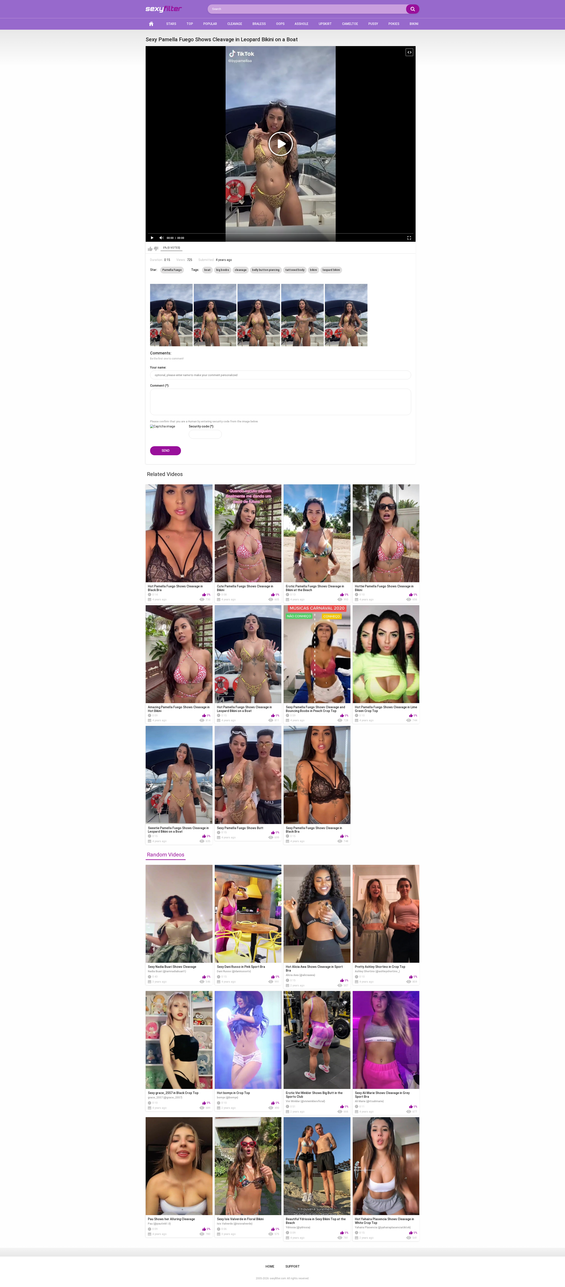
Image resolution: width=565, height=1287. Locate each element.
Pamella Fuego (172, 270)
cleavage (241, 270)
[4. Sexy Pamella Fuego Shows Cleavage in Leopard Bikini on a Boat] (302, 315)
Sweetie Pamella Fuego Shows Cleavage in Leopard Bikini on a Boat (178, 830)
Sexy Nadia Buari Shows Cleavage (172, 967)
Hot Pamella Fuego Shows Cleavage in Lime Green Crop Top (386, 709)
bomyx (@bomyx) (227, 1097)
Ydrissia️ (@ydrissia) (298, 1227)
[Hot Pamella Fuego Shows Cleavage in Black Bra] (179, 533)
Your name (158, 367)
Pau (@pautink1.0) (159, 1223)
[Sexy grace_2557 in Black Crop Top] (179, 1040)
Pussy (373, 24)
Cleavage (234, 24)
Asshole (301, 24)
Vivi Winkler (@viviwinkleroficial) (305, 1101)
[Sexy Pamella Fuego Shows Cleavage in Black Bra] (317, 775)
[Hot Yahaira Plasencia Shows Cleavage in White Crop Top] (386, 1166)
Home (151, 24)
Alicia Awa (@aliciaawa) (300, 975)
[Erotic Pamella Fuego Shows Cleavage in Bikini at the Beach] (317, 533)
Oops (280, 24)
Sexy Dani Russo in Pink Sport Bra (241, 967)
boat (207, 270)
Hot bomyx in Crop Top (233, 1093)
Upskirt (325, 24)
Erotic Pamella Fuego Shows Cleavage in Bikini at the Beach (315, 588)
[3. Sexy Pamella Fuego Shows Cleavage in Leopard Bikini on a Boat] (258, 315)
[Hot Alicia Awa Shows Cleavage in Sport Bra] (317, 914)
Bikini (414, 24)
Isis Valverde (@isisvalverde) (234, 1223)
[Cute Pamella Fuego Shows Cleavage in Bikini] (248, 533)
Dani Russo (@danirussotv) (234, 971)
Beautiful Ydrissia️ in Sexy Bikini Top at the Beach (316, 1221)
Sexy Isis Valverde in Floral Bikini (240, 1219)
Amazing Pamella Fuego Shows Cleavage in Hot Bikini (179, 709)
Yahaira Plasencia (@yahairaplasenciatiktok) (383, 1227)
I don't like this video (156, 249)
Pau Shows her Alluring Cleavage (171, 1219)
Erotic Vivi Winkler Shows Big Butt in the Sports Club (314, 1094)
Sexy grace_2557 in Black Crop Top (173, 1093)
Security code (199, 426)
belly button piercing (265, 270)
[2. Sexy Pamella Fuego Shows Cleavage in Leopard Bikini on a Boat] (215, 315)
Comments (160, 353)
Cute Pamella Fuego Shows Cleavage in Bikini (245, 588)
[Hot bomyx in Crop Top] (248, 1040)
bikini (313, 270)
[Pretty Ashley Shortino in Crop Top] (386, 914)
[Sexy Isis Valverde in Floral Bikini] (248, 1166)
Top (189, 24)
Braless (259, 24)
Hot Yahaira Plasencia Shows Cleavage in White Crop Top (384, 1221)
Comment (157, 385)
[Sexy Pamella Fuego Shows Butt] (248, 775)
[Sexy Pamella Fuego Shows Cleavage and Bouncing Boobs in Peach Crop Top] (317, 654)
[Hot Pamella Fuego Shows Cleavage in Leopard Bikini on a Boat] (248, 654)
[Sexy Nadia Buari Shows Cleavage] (179, 914)
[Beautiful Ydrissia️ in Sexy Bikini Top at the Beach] (317, 1166)
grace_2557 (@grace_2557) (165, 1097)
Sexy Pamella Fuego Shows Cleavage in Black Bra (314, 830)
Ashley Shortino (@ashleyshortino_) (377, 971)
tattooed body (295, 270)
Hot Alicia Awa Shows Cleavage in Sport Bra (314, 968)
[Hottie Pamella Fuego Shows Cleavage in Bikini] (386, 533)
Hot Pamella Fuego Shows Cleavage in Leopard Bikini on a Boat (244, 709)
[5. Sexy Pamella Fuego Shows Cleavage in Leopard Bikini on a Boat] (346, 315)
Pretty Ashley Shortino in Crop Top (380, 967)
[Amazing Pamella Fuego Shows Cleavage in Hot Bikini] (179, 654)
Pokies (393, 24)
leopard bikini (331, 270)
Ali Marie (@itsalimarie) (369, 1101)
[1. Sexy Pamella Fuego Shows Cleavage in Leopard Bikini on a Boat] (171, 315)
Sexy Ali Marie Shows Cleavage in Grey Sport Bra (382, 1094)
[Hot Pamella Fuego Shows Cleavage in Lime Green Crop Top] (386, 654)
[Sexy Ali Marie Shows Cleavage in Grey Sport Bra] (386, 1040)
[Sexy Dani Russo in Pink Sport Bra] (248, 914)
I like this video (150, 249)
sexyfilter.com (278, 1278)
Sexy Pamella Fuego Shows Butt (240, 828)
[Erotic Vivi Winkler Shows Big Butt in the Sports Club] (317, 1040)
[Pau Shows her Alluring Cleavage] (179, 1166)
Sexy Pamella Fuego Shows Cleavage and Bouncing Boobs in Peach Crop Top (315, 709)
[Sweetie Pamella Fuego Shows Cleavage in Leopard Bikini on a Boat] (179, 775)
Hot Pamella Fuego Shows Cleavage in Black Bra (175, 588)
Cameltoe (350, 24)
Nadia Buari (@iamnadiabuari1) (167, 971)
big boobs (222, 270)
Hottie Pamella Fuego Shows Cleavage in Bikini (384, 588)
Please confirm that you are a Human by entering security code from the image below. (204, 421)
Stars (171, 24)
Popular (210, 24)
